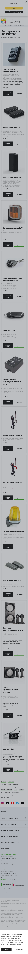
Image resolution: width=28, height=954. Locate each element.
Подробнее (19, 949)
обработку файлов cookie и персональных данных (13, 943)
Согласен (6, 949)
